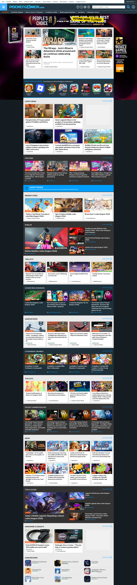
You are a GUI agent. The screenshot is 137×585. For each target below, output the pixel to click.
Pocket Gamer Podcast (35, 407)
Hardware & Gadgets (34, 527)
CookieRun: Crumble (51, 12)
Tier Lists (37, 1)
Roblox (15, 1)
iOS (3, 1)
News (20, 1)
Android (8, 1)
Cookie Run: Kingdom (17, 12)
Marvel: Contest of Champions (34, 12)
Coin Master (81, 12)
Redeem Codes (28, 1)
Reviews (71, 1)
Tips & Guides (47, 1)
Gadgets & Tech (80, 1)
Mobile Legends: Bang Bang (67, 12)
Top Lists (29, 379)
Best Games (63, 1)
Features (55, 1)
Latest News (30, 101)
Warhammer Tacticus (93, 12)
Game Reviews (31, 319)
